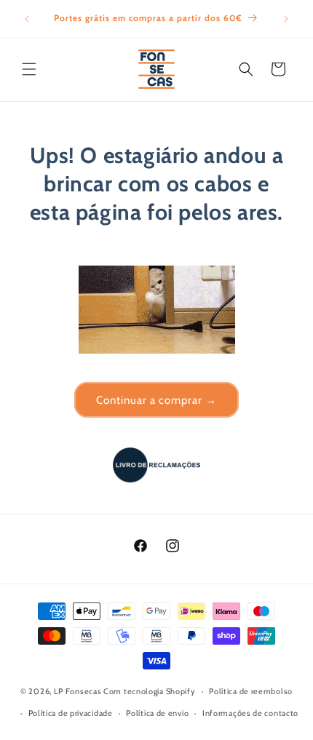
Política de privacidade (70, 713)
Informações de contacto (250, 713)
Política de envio (157, 713)
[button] (29, 69)
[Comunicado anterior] (27, 19)
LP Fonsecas (78, 691)
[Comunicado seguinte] (286, 19)
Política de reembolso (251, 691)
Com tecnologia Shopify (149, 691)
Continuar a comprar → (156, 400)
